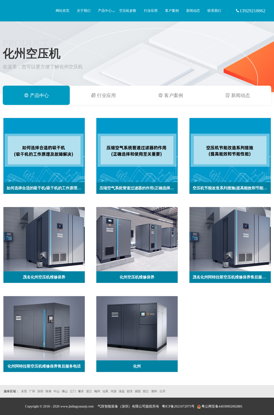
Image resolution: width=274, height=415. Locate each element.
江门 (73, 391)
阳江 (146, 391)
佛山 (65, 391)
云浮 (162, 391)
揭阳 (138, 391)
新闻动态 (193, 10)
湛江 (89, 391)
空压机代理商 (24, 11)
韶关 (130, 391)
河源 (113, 391)
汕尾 (105, 391)
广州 (32, 391)
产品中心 (105, 10)
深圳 (40, 391)
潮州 (154, 391)
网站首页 (62, 10)
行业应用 (151, 10)
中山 (57, 391)
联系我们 (214, 10)
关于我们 (84, 10)
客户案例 (172, 10)
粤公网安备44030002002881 (222, 406)
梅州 (97, 391)
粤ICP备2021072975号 (178, 406)
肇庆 (81, 391)
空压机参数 (127, 10)
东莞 (24, 391)
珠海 (48, 391)
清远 (122, 391)
